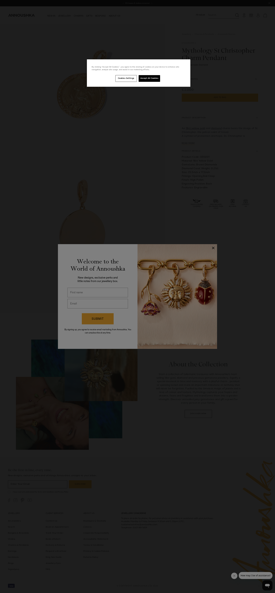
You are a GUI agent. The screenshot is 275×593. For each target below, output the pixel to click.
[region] (138, 73)
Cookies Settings (126, 78)
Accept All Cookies (149, 78)
